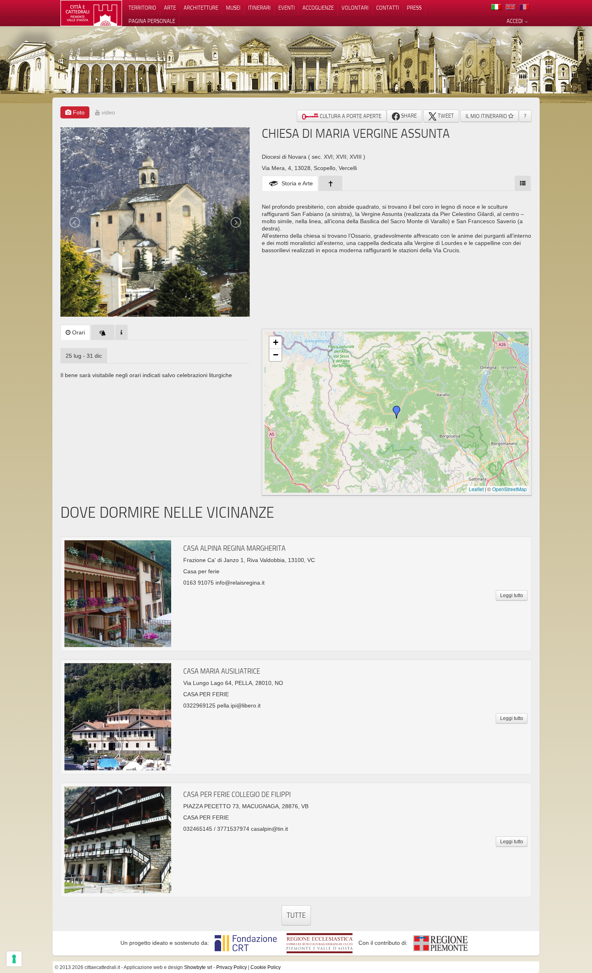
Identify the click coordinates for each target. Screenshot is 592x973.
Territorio (142, 7)
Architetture (201, 7)
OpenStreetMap (509, 488)
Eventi (286, 7)
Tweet (445, 115)
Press (414, 7)
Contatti (387, 7)
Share (408, 115)
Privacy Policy (231, 967)
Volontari (355, 7)
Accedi (515, 21)
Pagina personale (151, 21)
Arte (170, 7)
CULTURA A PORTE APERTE (350, 116)
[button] (396, 412)
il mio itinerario (487, 116)
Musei (233, 7)
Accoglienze (318, 7)
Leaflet (476, 488)
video (107, 112)
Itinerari (259, 7)
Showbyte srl (198, 967)
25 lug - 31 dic (84, 356)
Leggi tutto (511, 595)
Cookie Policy (265, 967)
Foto (78, 112)
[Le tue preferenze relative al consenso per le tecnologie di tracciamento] (14, 959)
